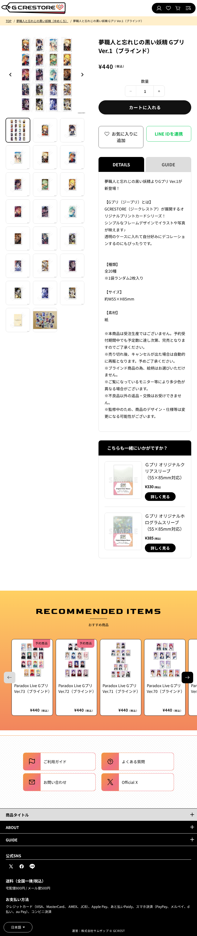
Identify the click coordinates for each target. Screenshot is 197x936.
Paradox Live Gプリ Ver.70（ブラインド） (165, 688)
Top (9, 21)
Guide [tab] (168, 164)
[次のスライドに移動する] (187, 677)
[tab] (18, 130)
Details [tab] (121, 164)
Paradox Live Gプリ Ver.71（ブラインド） (121, 688)
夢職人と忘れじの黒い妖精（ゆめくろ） (42, 21)
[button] (188, 8)
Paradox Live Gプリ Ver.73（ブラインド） (32, 688)
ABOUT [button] (12, 827)
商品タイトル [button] (17, 815)
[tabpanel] (144, 302)
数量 (145, 81)
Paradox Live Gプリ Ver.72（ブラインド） (76, 688)
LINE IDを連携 (169, 134)
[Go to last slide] (10, 74)
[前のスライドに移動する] (82, 74)
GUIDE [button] (12, 840)
